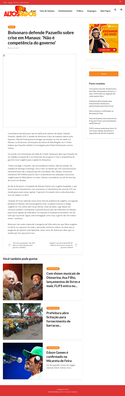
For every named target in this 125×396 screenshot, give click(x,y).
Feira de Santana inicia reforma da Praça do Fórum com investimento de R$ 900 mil (102, 120)
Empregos (91, 11)
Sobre (5, 2)
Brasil (33, 11)
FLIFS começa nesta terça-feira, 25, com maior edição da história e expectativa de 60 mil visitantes (103, 130)
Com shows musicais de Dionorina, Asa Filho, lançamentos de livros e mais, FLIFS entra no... (63, 279)
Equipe (10, 2)
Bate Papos (106, 11)
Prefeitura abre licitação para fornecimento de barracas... (58, 319)
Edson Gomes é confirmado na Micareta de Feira (59, 356)
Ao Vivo (16, 2)
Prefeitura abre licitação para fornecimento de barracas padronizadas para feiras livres (101, 103)
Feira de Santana (47, 11)
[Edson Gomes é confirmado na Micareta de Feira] (23, 361)
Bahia (24, 11)
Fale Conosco (24, 2)
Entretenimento (65, 11)
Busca (103, 74)
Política (80, 11)
